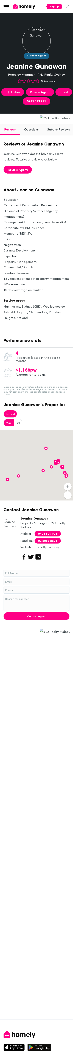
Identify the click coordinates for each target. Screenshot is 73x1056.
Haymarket (12, 306)
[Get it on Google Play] (39, 1047)
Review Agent (40, 92)
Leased (10, 414)
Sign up (54, 6)
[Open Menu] (6, 6)
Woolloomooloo (54, 306)
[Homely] (36, 1034)
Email (64, 92)
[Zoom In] (68, 487)
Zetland (22, 318)
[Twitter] (31, 556)
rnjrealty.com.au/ (47, 547)
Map (9, 422)
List (18, 422)
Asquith (21, 312)
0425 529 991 (36, 101)
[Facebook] (23, 556)
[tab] (10, 129)
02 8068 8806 (47, 541)
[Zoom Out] (68, 495)
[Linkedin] (38, 556)
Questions (31, 129)
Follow (15, 92)
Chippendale (38, 312)
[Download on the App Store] (15, 1047)
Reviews (10, 129)
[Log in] (68, 6)
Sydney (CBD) (31, 306)
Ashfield (9, 312)
